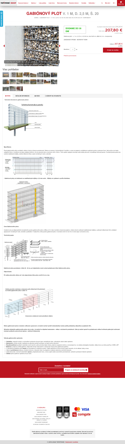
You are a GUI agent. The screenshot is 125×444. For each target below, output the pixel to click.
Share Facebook (83, 56)
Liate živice (52, 3)
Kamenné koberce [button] (23, 3)
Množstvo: (67, 49)
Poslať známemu (80, 56)
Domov (36, 17)
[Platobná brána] (81, 414)
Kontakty (84, 3)
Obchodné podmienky (41, 422)
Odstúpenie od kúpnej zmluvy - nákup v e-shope (41, 419)
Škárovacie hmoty (62, 3)
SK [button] (114, 3)
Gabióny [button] (33, 3)
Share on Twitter (87, 56)
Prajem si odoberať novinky (75, 370)
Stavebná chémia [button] (73, 3)
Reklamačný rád (41, 414)
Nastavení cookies (71, 442)
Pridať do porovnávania (70, 55)
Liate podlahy (42, 3)
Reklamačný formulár (41, 416)
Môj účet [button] (107, 3)
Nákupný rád (41, 412)
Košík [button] (121, 4)
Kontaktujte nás (41, 410)
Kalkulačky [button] (91, 3)
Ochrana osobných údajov (94, 373)
